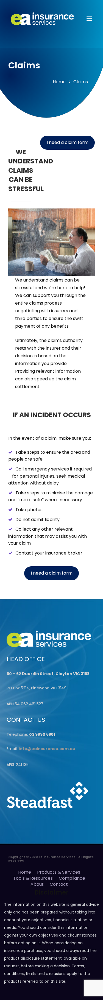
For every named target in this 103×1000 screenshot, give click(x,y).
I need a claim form (67, 142)
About (37, 884)
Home (59, 82)
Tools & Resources (33, 878)
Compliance (72, 878)
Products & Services (58, 872)
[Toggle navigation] (89, 18)
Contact (59, 884)
